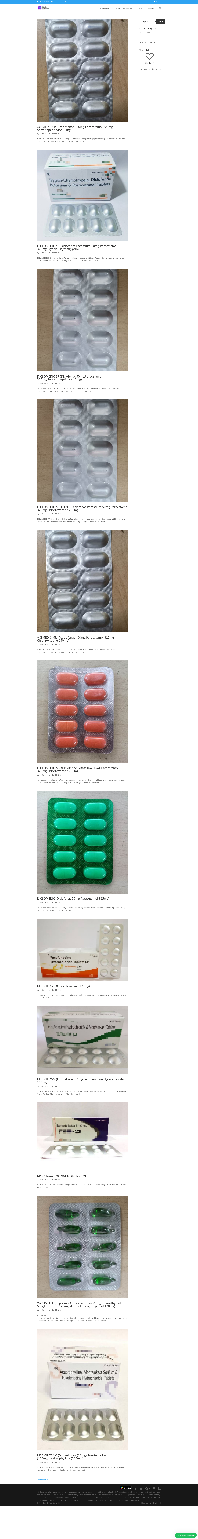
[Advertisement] (69, 1522)
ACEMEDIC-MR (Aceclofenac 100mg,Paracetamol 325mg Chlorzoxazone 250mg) (75, 638)
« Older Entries (43, 1480)
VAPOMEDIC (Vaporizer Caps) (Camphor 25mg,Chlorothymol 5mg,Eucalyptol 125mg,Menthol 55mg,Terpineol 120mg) (79, 1304)
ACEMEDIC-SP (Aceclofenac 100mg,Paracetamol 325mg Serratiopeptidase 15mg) (75, 128)
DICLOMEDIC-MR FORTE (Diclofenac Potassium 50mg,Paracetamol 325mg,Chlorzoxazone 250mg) (82, 508)
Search (160, 21)
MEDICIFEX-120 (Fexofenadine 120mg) (63, 986)
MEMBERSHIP (105, 8)
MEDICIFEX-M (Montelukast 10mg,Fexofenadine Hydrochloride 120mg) (80, 1080)
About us (150, 8)
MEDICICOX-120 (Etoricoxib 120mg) (61, 1176)
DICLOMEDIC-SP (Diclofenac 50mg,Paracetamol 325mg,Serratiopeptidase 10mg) (69, 377)
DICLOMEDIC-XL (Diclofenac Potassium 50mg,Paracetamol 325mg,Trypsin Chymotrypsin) (77, 247)
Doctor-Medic (44, 134)
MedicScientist (54, 1503)
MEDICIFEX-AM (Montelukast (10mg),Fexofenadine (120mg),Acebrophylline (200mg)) (71, 1456)
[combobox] (150, 32)
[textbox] (150, 32)
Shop (118, 8)
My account (127, 8)
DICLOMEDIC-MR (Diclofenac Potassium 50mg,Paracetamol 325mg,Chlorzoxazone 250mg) (78, 769)
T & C (140, 8)
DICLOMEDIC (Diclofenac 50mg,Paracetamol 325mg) (73, 898)
